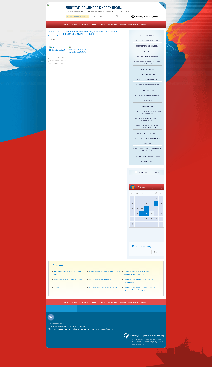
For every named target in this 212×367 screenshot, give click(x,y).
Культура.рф (57, 287)
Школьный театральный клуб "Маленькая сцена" (147, 119)
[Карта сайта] (71, 16)
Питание (147, 51)
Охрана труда (147, 106)
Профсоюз (147, 101)
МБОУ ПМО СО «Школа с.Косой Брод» (94, 8)
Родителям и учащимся (147, 80)
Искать (117, 16)
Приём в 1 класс (147, 69)
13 (146, 208)
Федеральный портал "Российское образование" (68, 279)
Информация (112, 24)
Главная (51, 31)
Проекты (122, 24)
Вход (156, 252)
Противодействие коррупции (147, 41)
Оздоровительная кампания (147, 95)
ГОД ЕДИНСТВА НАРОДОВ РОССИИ (147, 156)
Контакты (144, 24)
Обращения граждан (147, 35)
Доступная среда (147, 90)
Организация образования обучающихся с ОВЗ (147, 127)
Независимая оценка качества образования (147, 63)
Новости (102, 24)
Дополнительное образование (147, 138)
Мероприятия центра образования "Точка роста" (90, 31)
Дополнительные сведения (147, 46)
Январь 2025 (113, 31)
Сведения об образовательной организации (80, 24)
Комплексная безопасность (147, 85)
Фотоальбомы (133, 24)
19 (141, 214)
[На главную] (67, 16)
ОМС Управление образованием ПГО (100, 279)
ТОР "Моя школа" (147, 161)
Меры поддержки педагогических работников (147, 150)
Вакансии (147, 144)
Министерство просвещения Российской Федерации (104, 271)
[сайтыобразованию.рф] (162, 6)
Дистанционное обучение (147, 56)
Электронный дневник (149, 172)
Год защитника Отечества (147, 133)
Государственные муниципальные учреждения (103, 287)
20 (146, 214)
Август (159, 186)
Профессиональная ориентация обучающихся (147, 112)
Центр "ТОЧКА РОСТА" (64, 31)
